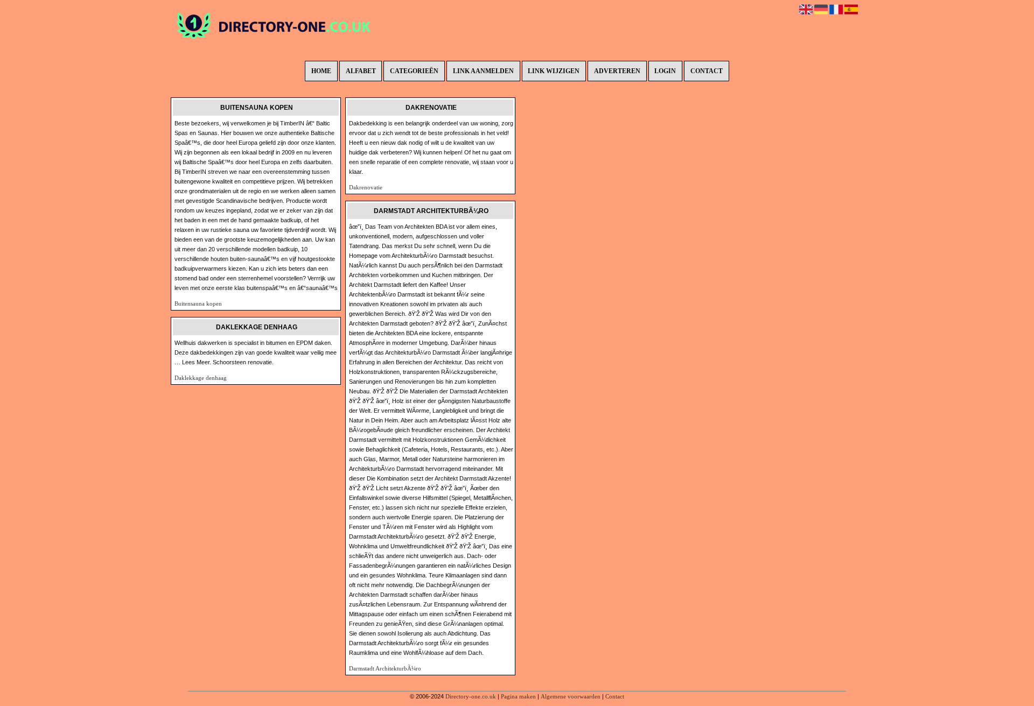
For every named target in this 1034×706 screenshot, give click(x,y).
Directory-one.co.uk (470, 696)
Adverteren (617, 71)
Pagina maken (518, 696)
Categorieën (414, 71)
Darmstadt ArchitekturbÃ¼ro (385, 668)
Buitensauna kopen (198, 303)
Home (321, 71)
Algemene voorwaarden (570, 696)
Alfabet (361, 71)
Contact (706, 71)
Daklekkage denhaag (200, 378)
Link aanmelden (483, 71)
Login (665, 71)
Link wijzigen (553, 71)
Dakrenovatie (365, 187)
